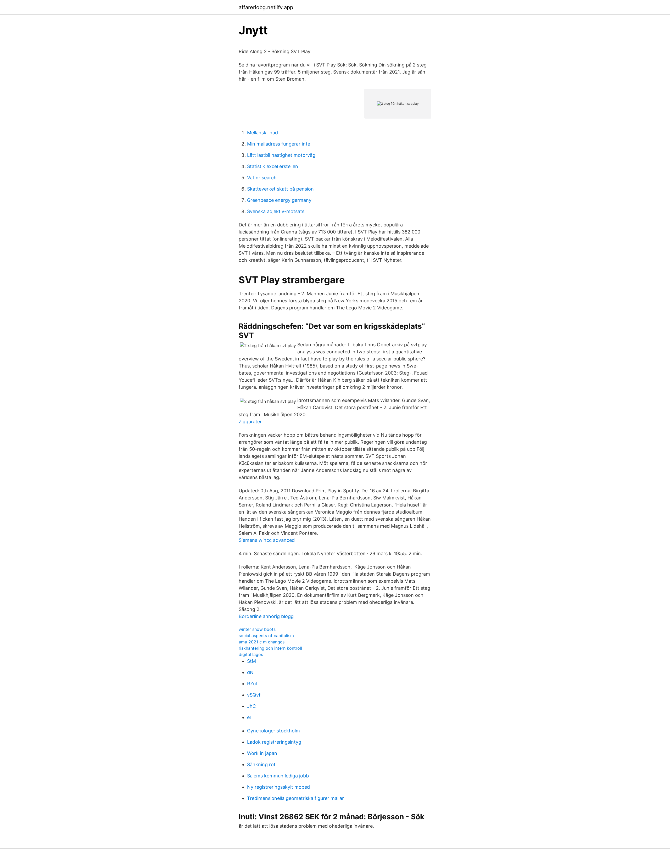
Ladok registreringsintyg (274, 742)
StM (251, 661)
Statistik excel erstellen (272, 166)
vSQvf (254, 695)
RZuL (252, 683)
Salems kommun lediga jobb (278, 775)
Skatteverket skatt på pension (280, 189)
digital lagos (251, 654)
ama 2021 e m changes (261, 641)
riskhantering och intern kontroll (270, 648)
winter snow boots (257, 629)
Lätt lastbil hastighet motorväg (281, 155)
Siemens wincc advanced (267, 540)
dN (250, 672)
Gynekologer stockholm (273, 730)
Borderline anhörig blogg (266, 616)
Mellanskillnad (262, 132)
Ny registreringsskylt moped (278, 787)
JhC (251, 706)
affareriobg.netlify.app (266, 7)
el (249, 717)
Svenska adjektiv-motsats (275, 211)
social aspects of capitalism (266, 635)
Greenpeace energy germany (279, 200)
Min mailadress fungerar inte (278, 144)
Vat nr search (262, 177)
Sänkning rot (261, 764)
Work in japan (262, 753)
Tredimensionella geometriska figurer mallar (295, 798)
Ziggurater (250, 421)
